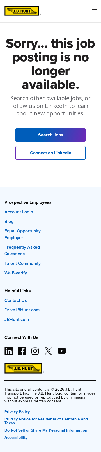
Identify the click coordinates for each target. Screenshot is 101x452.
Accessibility (15, 437)
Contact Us (15, 300)
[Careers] (22, 11)
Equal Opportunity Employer (22, 234)
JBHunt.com (16, 319)
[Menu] (94, 11)
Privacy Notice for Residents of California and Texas (46, 420)
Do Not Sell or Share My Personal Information (45, 429)
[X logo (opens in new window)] (48, 348)
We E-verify (15, 273)
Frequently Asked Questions (22, 250)
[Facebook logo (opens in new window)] (21, 348)
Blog (8, 221)
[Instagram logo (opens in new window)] (35, 348)
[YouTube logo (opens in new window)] (61, 348)
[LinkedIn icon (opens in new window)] (8, 348)
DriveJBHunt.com (22, 310)
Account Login (18, 212)
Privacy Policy (17, 411)
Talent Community (22, 263)
